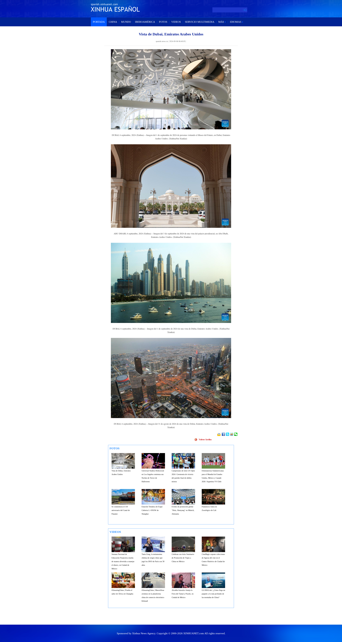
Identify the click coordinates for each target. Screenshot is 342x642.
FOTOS (163, 21)
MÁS (221, 21)
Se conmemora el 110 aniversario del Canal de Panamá (121, 510)
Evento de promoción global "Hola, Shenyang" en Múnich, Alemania (183, 510)
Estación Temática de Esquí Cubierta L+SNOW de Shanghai (152, 510)
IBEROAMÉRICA (145, 21)
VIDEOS (176, 21)
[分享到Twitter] (228, 434)
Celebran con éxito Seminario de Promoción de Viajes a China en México (183, 558)
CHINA (113, 21)
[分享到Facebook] (223, 434)
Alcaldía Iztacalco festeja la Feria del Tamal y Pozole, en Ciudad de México (182, 593)
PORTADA (99, 21)
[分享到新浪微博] (232, 434)
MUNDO (126, 21)
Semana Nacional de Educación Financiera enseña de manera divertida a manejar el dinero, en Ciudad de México (123, 561)
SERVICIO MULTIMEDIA (199, 21)
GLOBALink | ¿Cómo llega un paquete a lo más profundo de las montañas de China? (213, 593)
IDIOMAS (236, 21)
